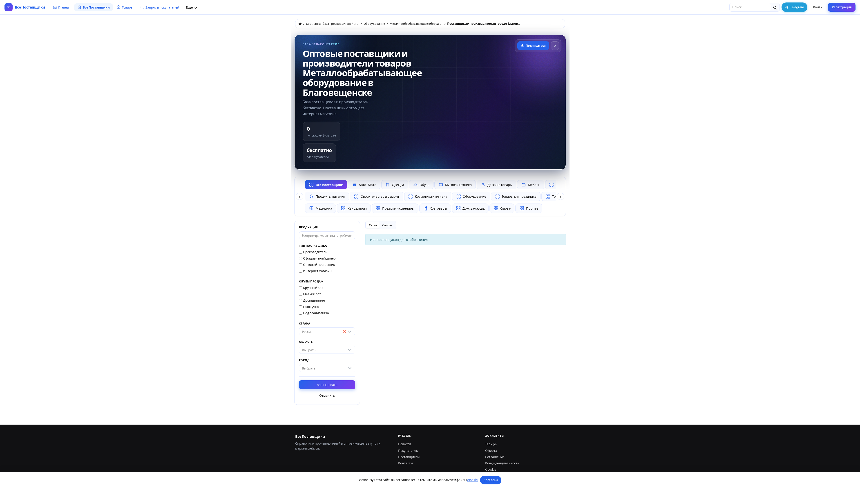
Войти (817, 7)
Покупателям (408, 450)
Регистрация (842, 7)
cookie (472, 480)
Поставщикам (409, 457)
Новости (404, 444)
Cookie (490, 469)
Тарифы (491, 444)
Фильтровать (327, 385)
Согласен (491, 480)
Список (387, 225)
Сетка (373, 225)
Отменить (327, 395)
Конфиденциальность (502, 463)
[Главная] (300, 23)
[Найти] (775, 7)
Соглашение (495, 457)
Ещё (189, 7)
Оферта (491, 450)
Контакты (405, 463)
